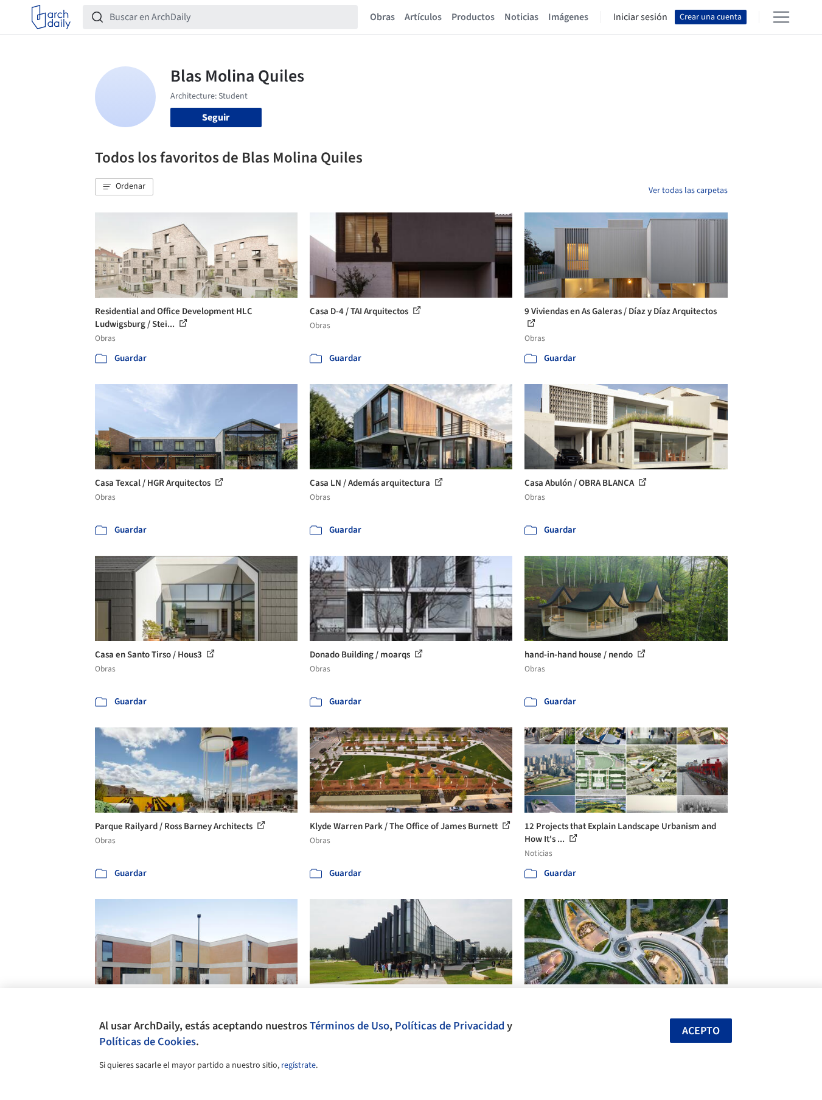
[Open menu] (781, 17)
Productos (473, 17)
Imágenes (568, 17)
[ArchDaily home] (51, 17)
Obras (382, 17)
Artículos (423, 17)
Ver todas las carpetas (688, 190)
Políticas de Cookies (147, 1041)
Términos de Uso (349, 1026)
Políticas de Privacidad (449, 1026)
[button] (124, 186)
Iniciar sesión (640, 17)
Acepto (701, 1031)
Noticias (521, 17)
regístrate (298, 1065)
